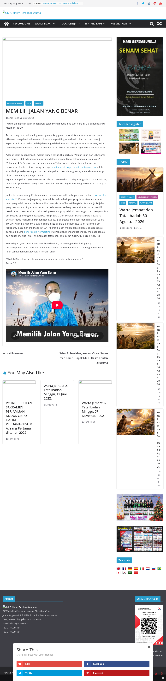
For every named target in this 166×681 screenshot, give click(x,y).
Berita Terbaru (127, 197)
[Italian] (142, 568)
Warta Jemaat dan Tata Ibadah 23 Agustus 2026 (158, 269)
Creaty (139, 228)
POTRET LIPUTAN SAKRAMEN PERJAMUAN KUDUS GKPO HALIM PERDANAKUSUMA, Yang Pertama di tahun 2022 (19, 418)
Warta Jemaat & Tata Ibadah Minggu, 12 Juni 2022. (56, 391)
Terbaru (38, 103)
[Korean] (125, 572)
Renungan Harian (15, 103)
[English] (119, 568)
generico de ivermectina (37, 231)
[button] (53, 23)
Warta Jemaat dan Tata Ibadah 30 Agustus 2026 (136, 215)
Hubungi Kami (119, 23)
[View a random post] (159, 24)
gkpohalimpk (28, 117)
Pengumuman (21, 23)
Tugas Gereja (68, 23)
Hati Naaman (14, 353)
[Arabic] (130, 572)
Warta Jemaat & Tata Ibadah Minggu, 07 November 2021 (94, 409)
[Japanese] (119, 572)
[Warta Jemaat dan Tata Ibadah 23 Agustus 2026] (135, 279)
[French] (125, 568)
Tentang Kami (93, 23)
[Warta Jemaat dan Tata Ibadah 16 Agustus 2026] (135, 365)
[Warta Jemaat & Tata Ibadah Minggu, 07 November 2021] (95, 382)
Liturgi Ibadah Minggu (147, 197)
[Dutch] (148, 568)
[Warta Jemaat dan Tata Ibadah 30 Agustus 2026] (140, 179)
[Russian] (154, 568)
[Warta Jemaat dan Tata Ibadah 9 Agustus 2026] (135, 449)
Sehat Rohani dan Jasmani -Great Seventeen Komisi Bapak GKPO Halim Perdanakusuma (83, 358)
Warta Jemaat (43, 23)
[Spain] (136, 568)
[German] (130, 568)
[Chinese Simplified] (136, 572)
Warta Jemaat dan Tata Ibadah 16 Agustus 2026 (158, 355)
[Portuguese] (160, 568)
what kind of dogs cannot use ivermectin (74, 167)
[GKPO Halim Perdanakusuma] (6, 24)
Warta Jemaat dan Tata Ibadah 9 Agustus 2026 (158, 439)
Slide (29, 103)
